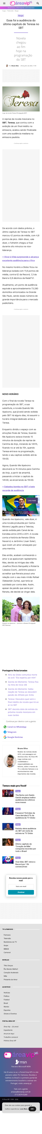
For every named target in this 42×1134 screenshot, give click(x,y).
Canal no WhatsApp (16, 726)
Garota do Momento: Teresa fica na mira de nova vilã (23, 683)
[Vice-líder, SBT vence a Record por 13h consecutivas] (8, 860)
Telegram (11, 732)
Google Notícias (15, 737)
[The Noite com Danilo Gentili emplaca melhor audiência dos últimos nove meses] (8, 793)
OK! (32, 1109)
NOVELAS (5, 960)
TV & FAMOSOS (7, 929)
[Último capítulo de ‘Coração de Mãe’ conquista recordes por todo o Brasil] (8, 842)
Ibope (17, 11)
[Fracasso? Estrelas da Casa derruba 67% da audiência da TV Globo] (8, 811)
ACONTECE (6, 987)
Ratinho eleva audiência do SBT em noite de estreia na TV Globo (25, 830)
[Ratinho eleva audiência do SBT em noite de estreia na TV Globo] (8, 826)
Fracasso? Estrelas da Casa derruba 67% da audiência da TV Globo (25, 815)
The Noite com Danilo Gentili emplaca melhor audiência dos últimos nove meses (25, 798)
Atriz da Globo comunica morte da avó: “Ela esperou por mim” (22, 676)
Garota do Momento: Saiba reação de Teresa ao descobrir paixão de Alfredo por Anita (22, 692)
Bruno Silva (15, 66)
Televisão (10, 11)
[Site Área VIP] (21, 3)
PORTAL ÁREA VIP (8, 1021)
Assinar (21, 892)
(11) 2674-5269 (21, 1094)
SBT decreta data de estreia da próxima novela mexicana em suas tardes (23, 712)
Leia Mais (24, 1109)
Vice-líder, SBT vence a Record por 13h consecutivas (25, 864)
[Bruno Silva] (7, 66)
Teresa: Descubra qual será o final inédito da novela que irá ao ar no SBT (23, 702)
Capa (4, 11)
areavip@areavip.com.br (21, 1092)
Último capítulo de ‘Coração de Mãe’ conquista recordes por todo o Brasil (25, 847)
